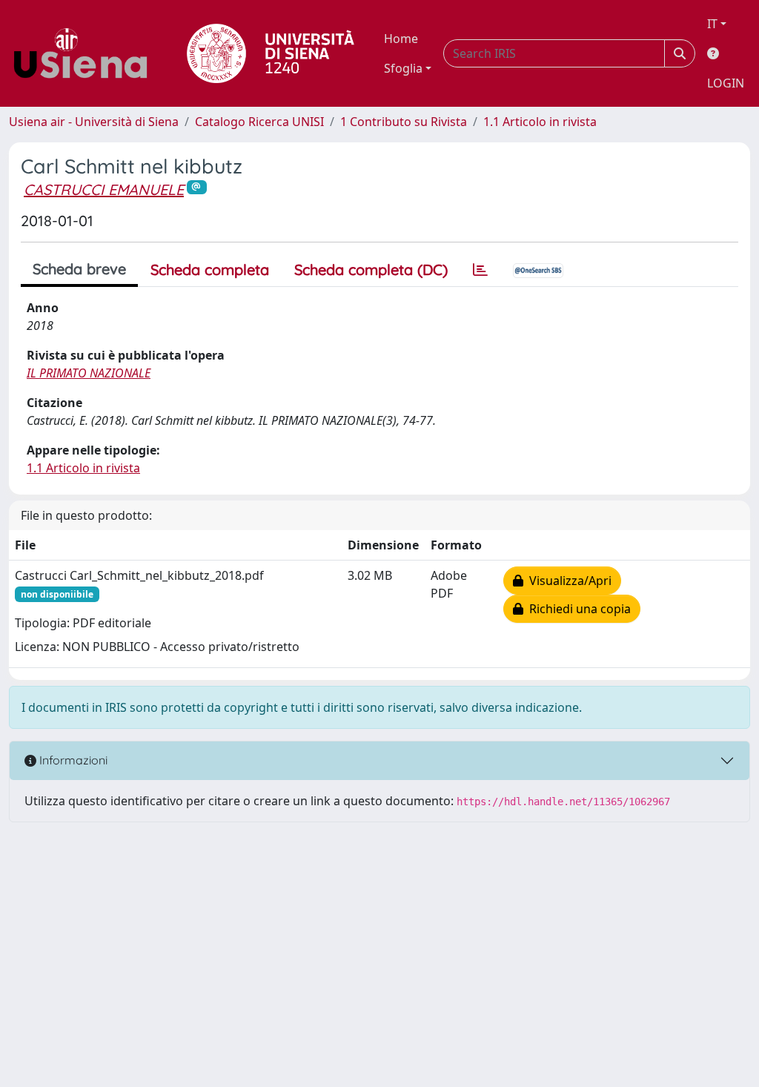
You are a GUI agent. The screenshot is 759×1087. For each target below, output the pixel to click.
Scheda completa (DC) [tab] (371, 269)
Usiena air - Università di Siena (94, 121)
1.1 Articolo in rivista (540, 121)
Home (401, 38)
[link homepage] (86, 53)
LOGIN (725, 83)
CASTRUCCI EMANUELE (104, 189)
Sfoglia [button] (403, 68)
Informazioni (71, 760)
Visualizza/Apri (567, 580)
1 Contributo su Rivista (403, 121)
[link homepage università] (270, 53)
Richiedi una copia (577, 609)
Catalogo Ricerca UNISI (259, 121)
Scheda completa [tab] (209, 269)
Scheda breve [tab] (79, 269)
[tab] (480, 269)
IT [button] (712, 24)
